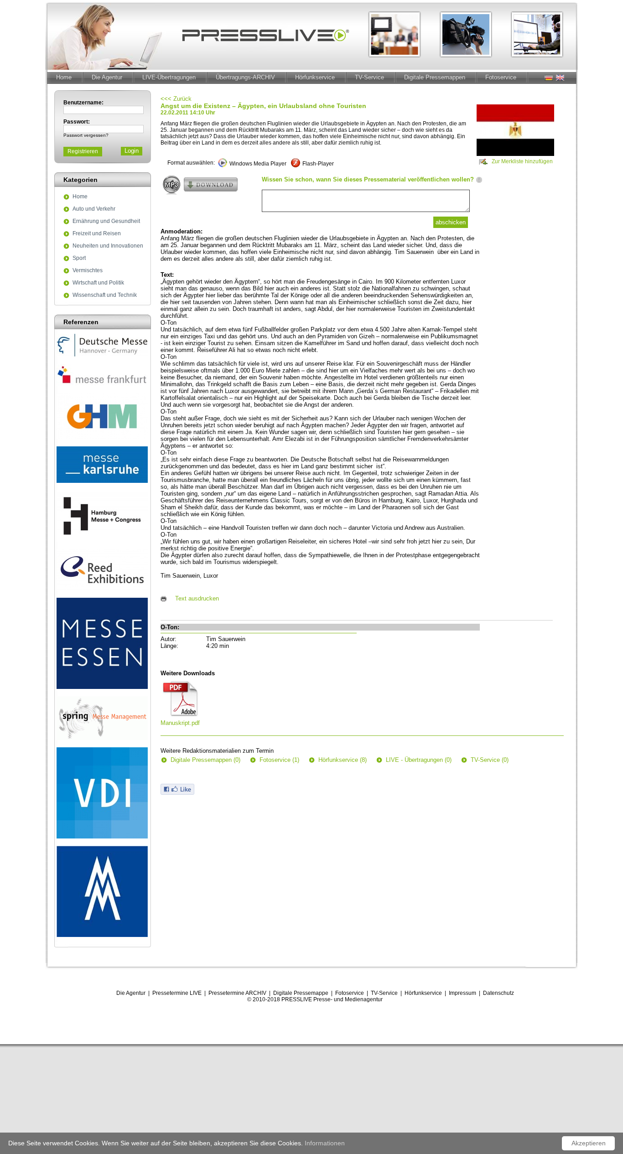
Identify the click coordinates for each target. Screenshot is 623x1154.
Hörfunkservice (315, 77)
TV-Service (369, 77)
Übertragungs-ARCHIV (245, 77)
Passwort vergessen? (86, 135)
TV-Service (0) (490, 759)
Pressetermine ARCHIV (237, 993)
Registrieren (82, 151)
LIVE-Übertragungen (169, 77)
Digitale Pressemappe (300, 993)
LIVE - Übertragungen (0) (419, 759)
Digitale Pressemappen (434, 77)
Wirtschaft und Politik (98, 283)
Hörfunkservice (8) (342, 759)
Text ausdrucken (197, 598)
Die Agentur (107, 77)
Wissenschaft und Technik (105, 295)
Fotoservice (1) (279, 759)
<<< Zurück (176, 98)
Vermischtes (88, 271)
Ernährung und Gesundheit (106, 221)
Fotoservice (500, 77)
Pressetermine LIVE (177, 993)
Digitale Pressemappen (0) (205, 759)
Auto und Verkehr (94, 209)
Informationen (325, 1143)
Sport (79, 258)
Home (64, 77)
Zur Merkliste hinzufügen (522, 161)
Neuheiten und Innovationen (108, 246)
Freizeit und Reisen (97, 234)
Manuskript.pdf (180, 722)
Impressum (462, 993)
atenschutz (500, 993)
